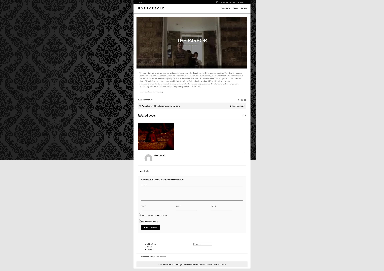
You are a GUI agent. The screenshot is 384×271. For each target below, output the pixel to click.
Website (213, 206)
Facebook (141, 2)
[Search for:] (203, 244)
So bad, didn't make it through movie (160, 106)
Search (242, 2)
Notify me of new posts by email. (150, 222)
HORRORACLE (151, 8)
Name (143, 206)
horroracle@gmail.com (227, 2)
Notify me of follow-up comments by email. (154, 215)
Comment (144, 185)
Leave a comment (238, 106)
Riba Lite (223, 264)
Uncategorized (175, 106)
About (149, 247)
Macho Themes (206, 264)
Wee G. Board (188, 46)
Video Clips (151, 244)
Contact (150, 249)
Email (178, 206)
